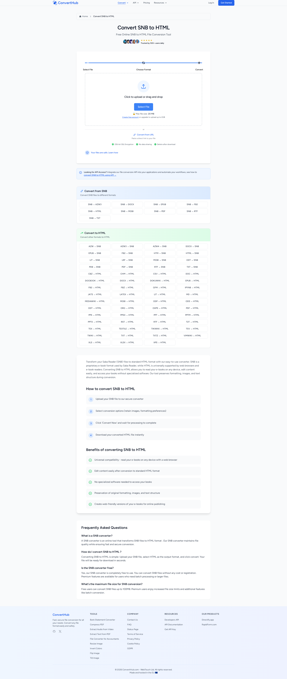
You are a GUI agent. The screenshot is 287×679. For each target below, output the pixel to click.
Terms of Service (135, 634)
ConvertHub (61, 614)
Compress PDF (97, 624)
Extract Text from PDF (100, 634)
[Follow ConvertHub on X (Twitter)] (60, 631)
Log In (211, 2)
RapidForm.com (209, 624)
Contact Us (132, 620)
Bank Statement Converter (102, 620)
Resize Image (96, 643)
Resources (159, 2)
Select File (143, 106)
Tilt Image (94, 658)
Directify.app (208, 620)
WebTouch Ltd (147, 669)
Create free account (130, 117)
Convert (122, 2)
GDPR (130, 648)
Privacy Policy (133, 639)
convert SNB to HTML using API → (100, 175)
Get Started (226, 2)
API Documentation (174, 624)
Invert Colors (96, 648)
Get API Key (170, 629)
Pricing (146, 2)
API (134, 2)
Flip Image (95, 653)
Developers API (172, 620)
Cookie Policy (133, 643)
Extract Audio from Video (101, 629)
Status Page (132, 629)
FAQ (129, 624)
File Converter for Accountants (104, 639)
